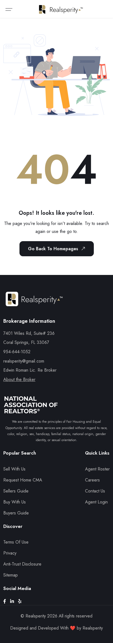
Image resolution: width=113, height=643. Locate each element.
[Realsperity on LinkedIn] (14, 601)
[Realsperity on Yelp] (22, 601)
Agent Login (96, 502)
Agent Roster (97, 469)
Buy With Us (14, 502)
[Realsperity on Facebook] (6, 601)
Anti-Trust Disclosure (22, 564)
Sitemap (10, 575)
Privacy (9, 553)
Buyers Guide (16, 513)
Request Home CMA (22, 480)
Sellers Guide (16, 491)
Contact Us (95, 491)
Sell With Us (14, 469)
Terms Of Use (16, 542)
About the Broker (19, 379)
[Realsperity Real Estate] (34, 304)
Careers (92, 480)
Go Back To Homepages (53, 249)
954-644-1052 (16, 352)
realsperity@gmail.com (23, 361)
